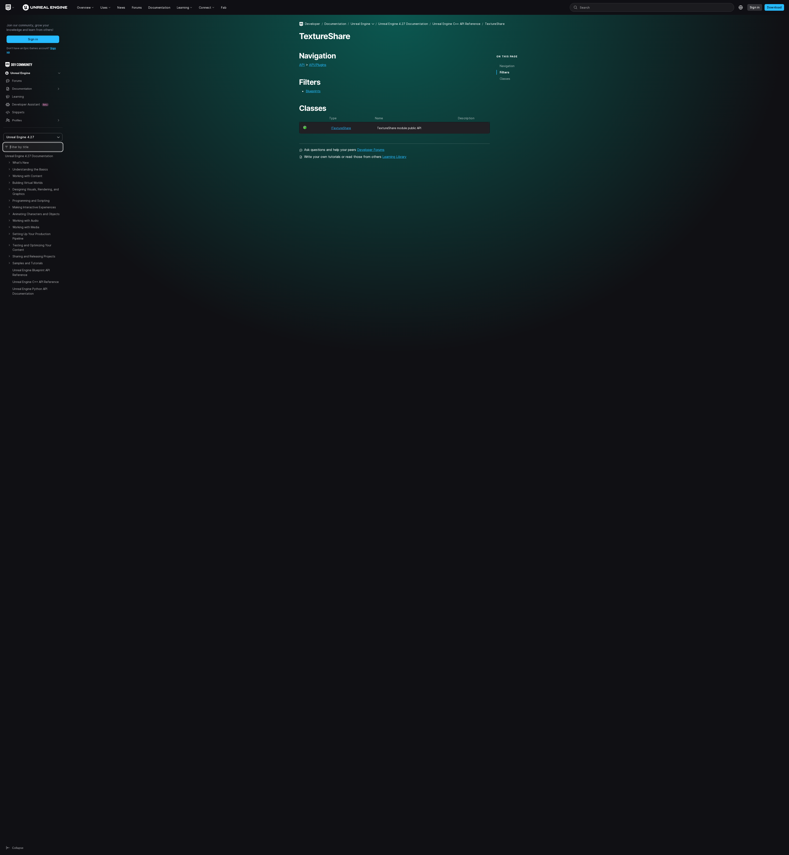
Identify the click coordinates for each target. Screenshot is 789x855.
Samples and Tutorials (28, 263)
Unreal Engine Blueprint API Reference (31, 272)
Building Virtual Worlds (28, 182)
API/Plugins (317, 65)
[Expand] (9, 162)
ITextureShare (341, 128)
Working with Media (26, 227)
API (302, 65)
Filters (504, 72)
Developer (312, 23)
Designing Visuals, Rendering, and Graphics (36, 192)
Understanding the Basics (30, 169)
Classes (505, 78)
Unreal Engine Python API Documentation (30, 291)
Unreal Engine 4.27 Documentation (29, 156)
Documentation (335, 23)
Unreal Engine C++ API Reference (36, 282)
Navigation (507, 66)
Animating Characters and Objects (36, 214)
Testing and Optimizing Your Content (32, 247)
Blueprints (313, 91)
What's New (21, 162)
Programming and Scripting (31, 200)
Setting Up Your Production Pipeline (32, 236)
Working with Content (27, 176)
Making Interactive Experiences (34, 207)
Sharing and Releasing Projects (34, 256)
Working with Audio (26, 220)
